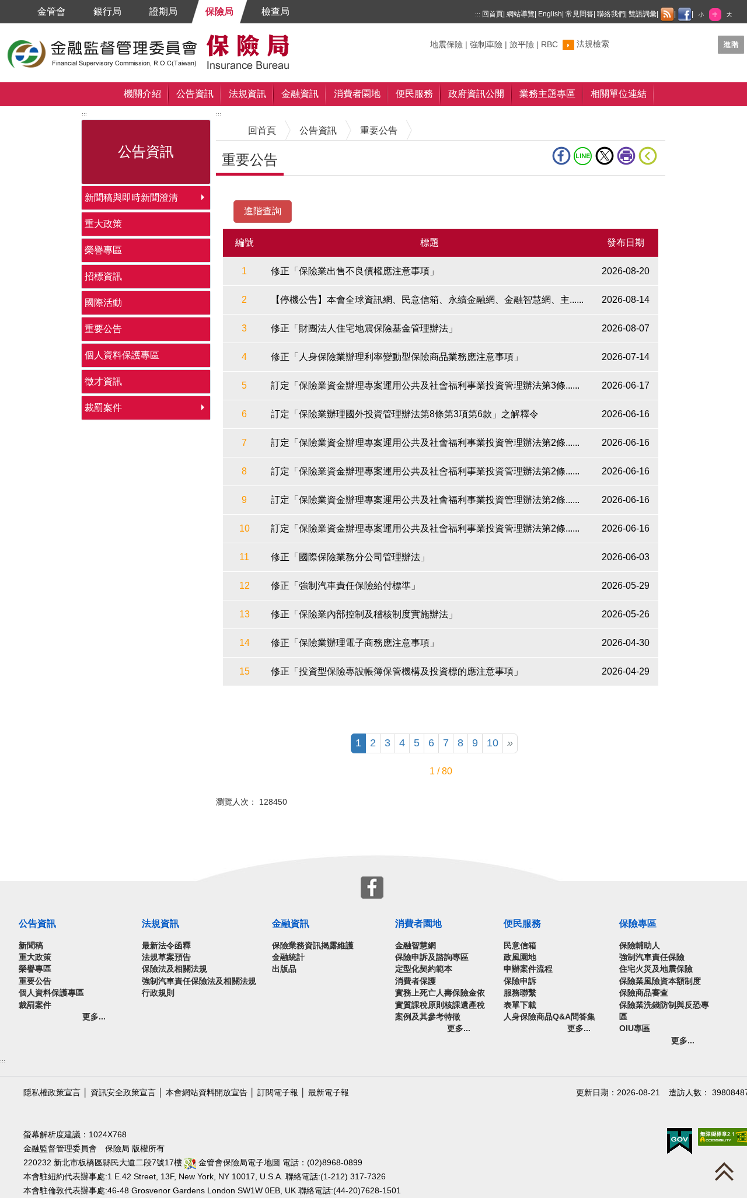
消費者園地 (357, 94)
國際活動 (103, 303)
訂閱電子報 (277, 1092)
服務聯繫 (520, 993)
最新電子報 (328, 1092)
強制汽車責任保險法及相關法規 (199, 981)
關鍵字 (442, 40)
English (550, 14)
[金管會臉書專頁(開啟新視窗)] (685, 15)
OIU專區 (634, 1028)
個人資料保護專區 (122, 355)
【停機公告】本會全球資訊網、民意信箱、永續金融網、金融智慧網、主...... (427, 300)
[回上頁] (650, 155)
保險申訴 (520, 981)
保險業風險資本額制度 (660, 981)
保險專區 (638, 923)
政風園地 (520, 957)
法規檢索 (593, 44)
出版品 (284, 969)
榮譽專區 (103, 250)
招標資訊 (103, 276)
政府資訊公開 (476, 94)
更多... (94, 1016)
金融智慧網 (415, 945)
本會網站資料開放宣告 (206, 1092)
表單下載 (520, 1005)
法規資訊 (247, 94)
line (584, 155)
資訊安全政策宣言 (123, 1092)
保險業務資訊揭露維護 (313, 945)
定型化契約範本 (423, 969)
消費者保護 (415, 981)
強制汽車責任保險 (652, 957)
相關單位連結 (619, 94)
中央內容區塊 (244, 193)
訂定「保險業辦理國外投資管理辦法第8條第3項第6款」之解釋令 (405, 414)
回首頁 (492, 14)
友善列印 (627, 155)
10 (492, 743)
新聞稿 (31, 945)
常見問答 (580, 14)
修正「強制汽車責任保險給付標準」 (345, 586)
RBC (549, 44)
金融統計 (288, 957)
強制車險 (486, 44)
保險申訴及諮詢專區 (432, 957)
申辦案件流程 (528, 969)
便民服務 (414, 94)
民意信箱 (520, 945)
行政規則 (158, 993)
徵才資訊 (103, 381)
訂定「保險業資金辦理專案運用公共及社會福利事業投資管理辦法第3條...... (425, 385)
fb (563, 155)
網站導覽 (521, 14)
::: (477, 14)
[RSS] (667, 15)
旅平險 (521, 44)
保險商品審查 (643, 993)
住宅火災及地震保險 (656, 969)
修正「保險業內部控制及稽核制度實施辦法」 (364, 614)
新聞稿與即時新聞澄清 (131, 197)
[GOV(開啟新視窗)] (679, 1140)
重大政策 (103, 224)
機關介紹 (142, 94)
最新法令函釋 (166, 945)
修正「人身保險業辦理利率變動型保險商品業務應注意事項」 (397, 357)
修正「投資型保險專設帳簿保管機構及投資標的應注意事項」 (397, 671)
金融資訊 (300, 94)
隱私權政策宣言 (52, 1092)
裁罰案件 (103, 408)
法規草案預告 (166, 957)
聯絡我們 (611, 14)
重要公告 (103, 329)
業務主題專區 (547, 94)
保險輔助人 (639, 945)
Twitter (606, 155)
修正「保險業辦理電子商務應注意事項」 (355, 643)
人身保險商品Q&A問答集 (549, 1016)
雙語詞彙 (643, 14)
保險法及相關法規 (174, 969)
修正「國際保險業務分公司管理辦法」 (350, 557)
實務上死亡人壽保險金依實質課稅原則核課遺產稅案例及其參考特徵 (440, 1005)
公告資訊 (195, 94)
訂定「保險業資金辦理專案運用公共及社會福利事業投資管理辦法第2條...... (425, 443)
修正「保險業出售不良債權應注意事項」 (355, 271)
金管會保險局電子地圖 (238, 1162)
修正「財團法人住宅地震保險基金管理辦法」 (364, 328)
